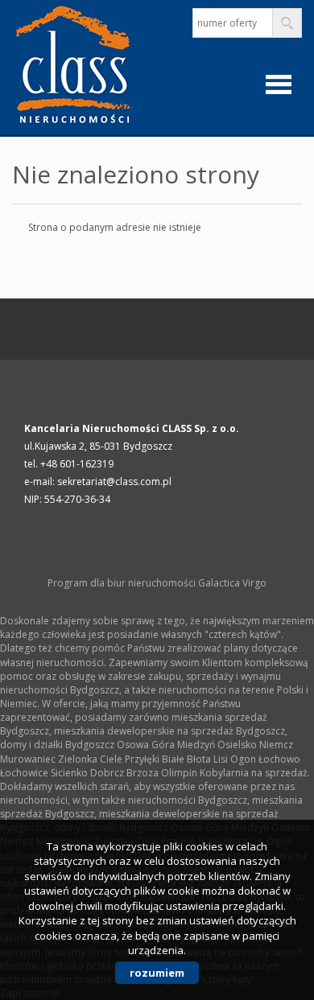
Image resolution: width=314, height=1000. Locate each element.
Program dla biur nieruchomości (123, 583)
